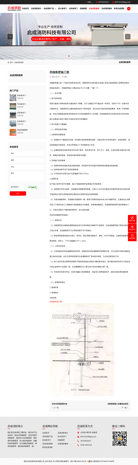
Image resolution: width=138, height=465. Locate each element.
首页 (11, 62)
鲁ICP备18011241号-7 (79, 461)
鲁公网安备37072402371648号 (102, 461)
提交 (17, 193)
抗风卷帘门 (73, 8)
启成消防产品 (49, 8)
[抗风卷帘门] (13, 115)
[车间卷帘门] (13, 106)
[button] (10, 36)
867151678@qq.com (122, 2)
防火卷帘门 (62, 8)
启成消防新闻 (94, 8)
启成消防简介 (36, 8)
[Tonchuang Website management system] (14, 8)
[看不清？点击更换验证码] (33, 187)
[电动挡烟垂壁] (13, 132)
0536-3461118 (86, 445)
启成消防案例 (106, 8)
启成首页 (25, 8)
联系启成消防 (119, 8)
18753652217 (103, 2)
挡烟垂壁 (83, 8)
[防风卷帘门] (13, 98)
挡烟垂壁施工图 (56, 302)
